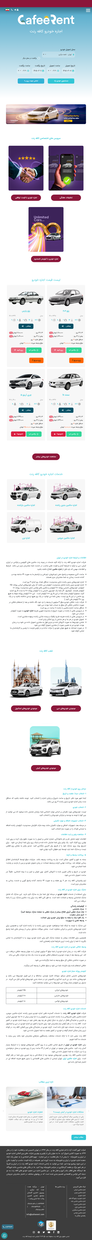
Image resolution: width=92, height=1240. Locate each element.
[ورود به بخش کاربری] (16, 10)
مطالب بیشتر (78, 1137)
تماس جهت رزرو (32, 81)
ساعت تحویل (54, 65)
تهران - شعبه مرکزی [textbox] (57, 54)
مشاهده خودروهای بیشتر (46, 456)
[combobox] (58, 55)
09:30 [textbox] (52, 70)
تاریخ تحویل (70, 65)
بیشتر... (67, 326)
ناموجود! (59, 434)
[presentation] (88, 1111)
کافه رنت (25, 1236)
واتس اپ (72, 350)
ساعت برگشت (24, 65)
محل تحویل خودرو (67, 49)
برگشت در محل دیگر (30, 58)
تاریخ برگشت (40, 65)
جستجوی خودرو (62, 81)
